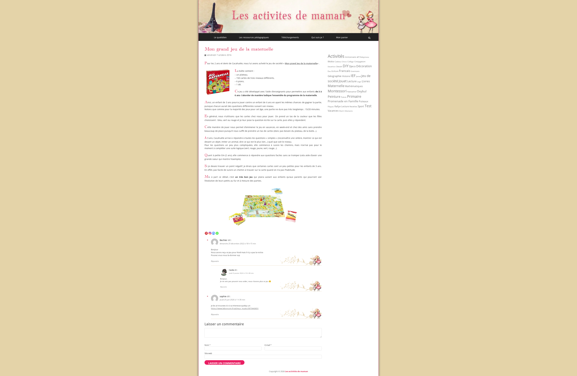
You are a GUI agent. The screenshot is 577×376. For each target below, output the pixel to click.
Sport (361, 106)
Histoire (346, 76)
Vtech (341, 111)
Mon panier (342, 37)
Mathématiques (354, 86)
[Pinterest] (206, 233)
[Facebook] (213, 233)
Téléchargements (290, 37)
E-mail (268, 345)
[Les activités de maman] (288, 32)
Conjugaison (359, 61)
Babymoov (364, 57)
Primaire (354, 96)
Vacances (333, 110)
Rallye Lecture (341, 106)
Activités (336, 56)
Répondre (215, 261)
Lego (359, 81)
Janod (358, 76)
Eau (329, 71)
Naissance (351, 91)
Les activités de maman (296, 371)
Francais (344, 71)
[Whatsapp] (217, 233)
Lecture (352, 81)
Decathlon (332, 67)
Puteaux (363, 101)
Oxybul (361, 91)
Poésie (344, 97)
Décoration (364, 66)
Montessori (337, 90)
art (358, 56)
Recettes (353, 106)
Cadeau (338, 61)
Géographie (334, 76)
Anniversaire (350, 57)
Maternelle (336, 86)
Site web (208, 353)
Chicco (344, 61)
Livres (366, 81)
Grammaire (355, 71)
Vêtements (348, 111)
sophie (223, 296)
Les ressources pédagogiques (254, 37)
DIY (345, 65)
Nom (208, 345)
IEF (353, 75)
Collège (350, 61)
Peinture (334, 96)
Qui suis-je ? (317, 37)
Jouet (343, 81)
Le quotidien (220, 37)
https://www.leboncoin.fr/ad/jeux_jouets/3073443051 (235, 308)
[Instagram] (209, 233)
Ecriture (334, 71)
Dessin (339, 66)
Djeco (352, 66)
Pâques (331, 106)
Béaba (331, 61)
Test (368, 105)
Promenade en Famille (343, 101)
